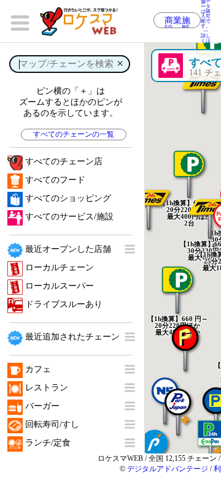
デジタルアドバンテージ (167, 469)
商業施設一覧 (177, 22)
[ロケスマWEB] (83, 21)
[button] (178, 405)
